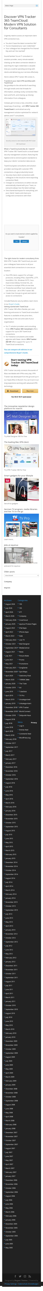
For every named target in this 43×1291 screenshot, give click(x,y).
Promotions (23, 664)
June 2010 (9, 1021)
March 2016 (10, 803)
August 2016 (10, 783)
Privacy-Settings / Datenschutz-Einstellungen (21, 1284)
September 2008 (12, 1101)
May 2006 (9, 1208)
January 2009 (10, 1085)
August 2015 (10, 830)
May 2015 (9, 842)
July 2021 (9, 656)
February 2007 (11, 1172)
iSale (21, 636)
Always (24, 241)
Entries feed (23, 730)
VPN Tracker (24, 707)
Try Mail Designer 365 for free (15, 436)
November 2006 (12, 1184)
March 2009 (10, 1077)
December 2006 (11, 1180)
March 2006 (10, 1212)
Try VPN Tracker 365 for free (15, 470)
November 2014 (12, 866)
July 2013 (9, 914)
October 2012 (11, 938)
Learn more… (9, 539)
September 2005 (12, 1236)
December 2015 (11, 815)
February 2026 (11, 620)
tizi (20, 687)
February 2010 (11, 1033)
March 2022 (10, 636)
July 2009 (9, 1061)
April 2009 (9, 1073)
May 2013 (9, 922)
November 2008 (12, 1093)
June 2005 (9, 1244)
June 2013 (9, 918)
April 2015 (9, 846)
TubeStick (23, 691)
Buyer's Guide (14, 304)
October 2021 (11, 644)
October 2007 (11, 1140)
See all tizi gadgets (11, 503)
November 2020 (12, 672)
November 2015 (12, 819)
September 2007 (12, 1144)
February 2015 (11, 854)
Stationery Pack (25, 676)
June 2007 (9, 1156)
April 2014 (9, 886)
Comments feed (25, 734)
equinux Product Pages (27, 624)
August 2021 (10, 652)
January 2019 (10, 703)
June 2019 (9, 691)
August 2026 (10, 604)
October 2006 (11, 1188)
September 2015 (12, 827)
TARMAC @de (24, 680)
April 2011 (9, 993)
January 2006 (10, 1220)
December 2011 (11, 966)
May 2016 (9, 795)
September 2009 (12, 1053)
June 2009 (9, 1065)
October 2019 (11, 687)
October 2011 (11, 973)
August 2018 (10, 719)
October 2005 (11, 1232)
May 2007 (9, 1160)
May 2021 (9, 664)
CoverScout (23, 620)
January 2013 (10, 930)
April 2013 (9, 926)
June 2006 (9, 1204)
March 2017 (10, 755)
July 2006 (9, 1200)
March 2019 (10, 699)
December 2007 (11, 1132)
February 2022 (11, 640)
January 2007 (10, 1176)
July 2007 (9, 1152)
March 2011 (10, 997)
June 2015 (9, 838)
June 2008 (9, 1109)
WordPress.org (24, 738)
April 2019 (9, 695)
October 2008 (11, 1097)
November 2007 (12, 1136)
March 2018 (10, 735)
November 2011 (12, 970)
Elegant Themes (21, 1280)
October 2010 (11, 1005)
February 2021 (11, 668)
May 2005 (9, 1248)
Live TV (22, 640)
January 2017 (10, 763)
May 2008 (9, 1113)
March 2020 (10, 680)
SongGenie (23, 668)
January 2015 (10, 858)
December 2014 (11, 862)
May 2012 (9, 954)
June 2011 (9, 989)
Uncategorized (24, 699)
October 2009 (11, 1049)
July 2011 (9, 985)
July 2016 (9, 787)
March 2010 (10, 1029)
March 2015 (10, 850)
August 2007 (10, 1148)
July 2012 (9, 946)
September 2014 (12, 874)
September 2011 (12, 977)
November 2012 (12, 934)
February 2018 (11, 739)
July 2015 (9, 834)
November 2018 (12, 711)
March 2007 (10, 1168)
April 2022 (9, 632)
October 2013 (11, 906)
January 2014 (10, 898)
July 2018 (9, 723)
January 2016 (10, 811)
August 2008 (10, 1105)
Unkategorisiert (25, 703)
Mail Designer (24, 644)
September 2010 (12, 1009)
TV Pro (21, 695)
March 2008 (10, 1120)
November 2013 (12, 902)
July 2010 (9, 1017)
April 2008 (9, 1117)
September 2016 (12, 779)
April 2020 (9, 676)
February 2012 (11, 958)
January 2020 (10, 683)
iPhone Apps (24, 632)
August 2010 (10, 1013)
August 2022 (10, 628)
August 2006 (10, 1196)
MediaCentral (24, 648)
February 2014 (11, 894)
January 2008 (10, 1128)
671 (20, 612)
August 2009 (10, 1057)
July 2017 (9, 751)
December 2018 (11, 707)
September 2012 (12, 942)
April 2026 (9, 612)
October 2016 (11, 775)
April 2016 (9, 799)
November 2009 (12, 1045)
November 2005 (12, 1228)
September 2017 (12, 747)
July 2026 (9, 608)
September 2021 (12, 648)
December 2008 (11, 1089)
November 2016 (12, 771)
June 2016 (9, 791)
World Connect (24, 711)
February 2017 (11, 759)
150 (20, 604)
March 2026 (10, 616)
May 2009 (9, 1069)
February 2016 (11, 807)
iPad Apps (23, 628)
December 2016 (11, 767)
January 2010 (10, 1037)
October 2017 (11, 743)
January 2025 (10, 624)
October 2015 (11, 823)
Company (8, 581)
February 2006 (11, 1216)
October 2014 (11, 870)
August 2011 (10, 981)
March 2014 (10, 890)
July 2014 (9, 882)
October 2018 (11, 715)
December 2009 (11, 1041)
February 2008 (11, 1124)
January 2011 (10, 1001)
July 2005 (9, 1240)
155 (20, 608)
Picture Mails (24, 656)
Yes (16, 241)
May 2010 (9, 1025)
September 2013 (12, 910)
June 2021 (9, 660)
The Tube (23, 683)
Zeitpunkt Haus (25, 715)
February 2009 (11, 1081)
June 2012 (9, 950)
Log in (21, 726)
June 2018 (9, 727)
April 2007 (9, 1164)
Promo (21, 660)
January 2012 (10, 962)
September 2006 (12, 1192)
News (21, 652)
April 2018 (9, 731)
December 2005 (11, 1224)
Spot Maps (23, 672)
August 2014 (10, 878)
